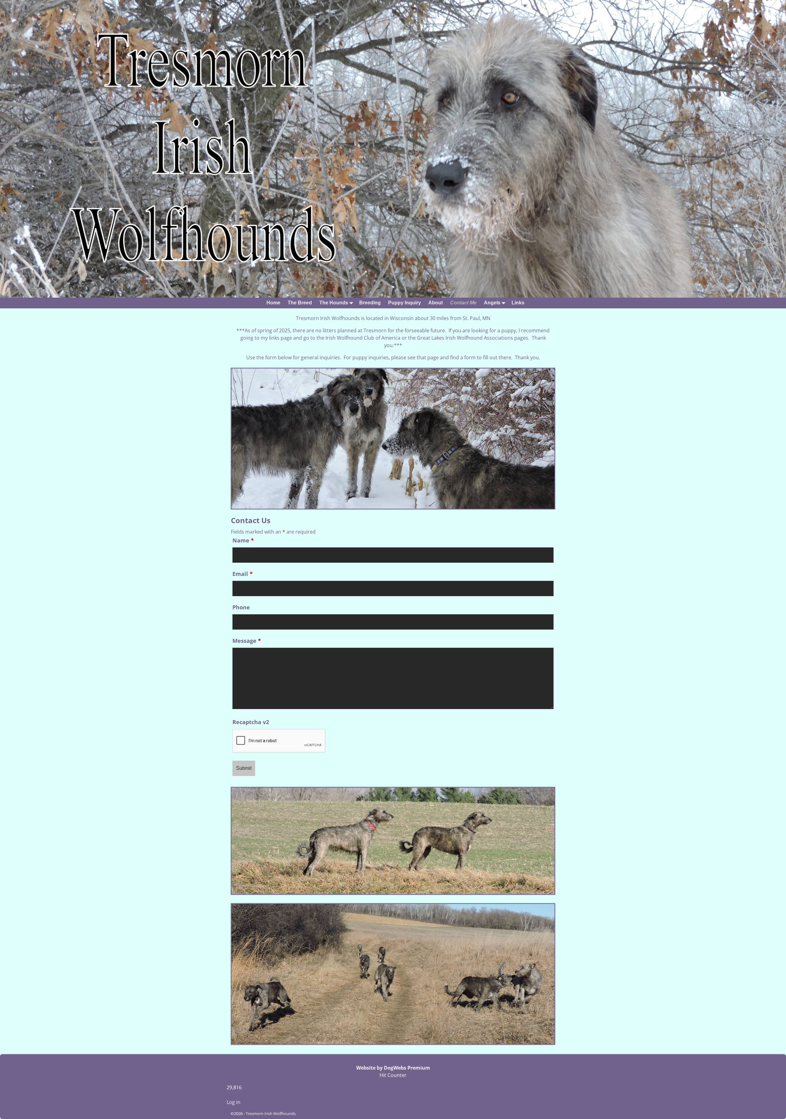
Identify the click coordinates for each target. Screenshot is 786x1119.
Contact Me (463, 302)
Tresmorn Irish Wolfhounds (271, 1113)
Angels (492, 302)
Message (246, 640)
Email (242, 573)
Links (518, 302)
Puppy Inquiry (404, 302)
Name (243, 540)
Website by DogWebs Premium (393, 1067)
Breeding (370, 302)
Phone (241, 607)
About (435, 302)
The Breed (300, 302)
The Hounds (333, 302)
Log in (233, 1102)
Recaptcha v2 (250, 722)
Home (273, 302)
